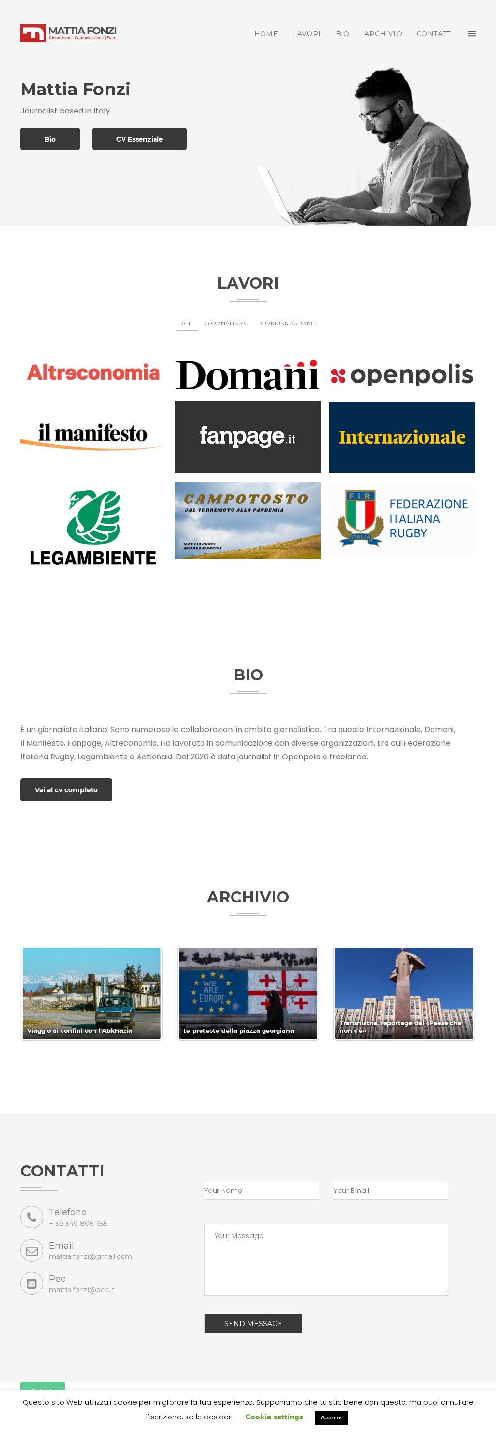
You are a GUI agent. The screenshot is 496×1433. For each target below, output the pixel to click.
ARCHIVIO (383, 34)
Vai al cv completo (66, 790)
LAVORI (307, 34)
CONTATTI (435, 34)
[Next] (455, 993)
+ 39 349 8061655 (78, 1223)
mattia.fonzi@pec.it (82, 1290)
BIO (343, 34)
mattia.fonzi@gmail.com (90, 1256)
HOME (266, 34)
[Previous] (40, 993)
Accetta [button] (331, 1417)
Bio (50, 139)
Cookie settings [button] (274, 1417)
